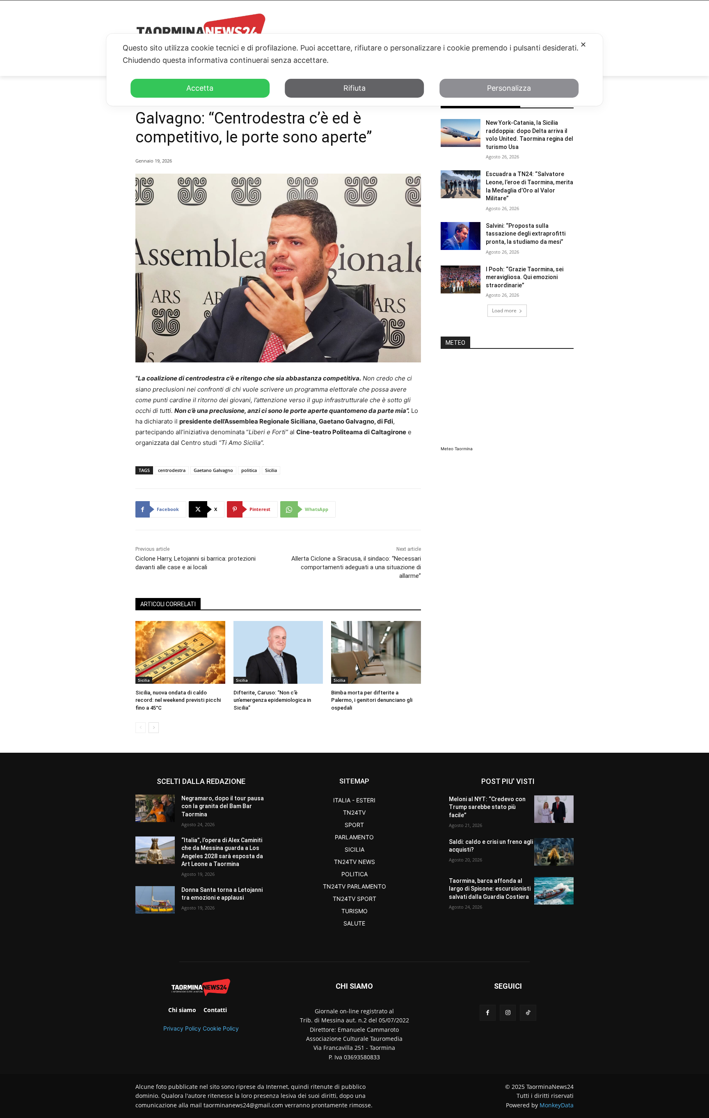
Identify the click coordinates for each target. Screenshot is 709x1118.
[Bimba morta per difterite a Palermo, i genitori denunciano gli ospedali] (376, 652)
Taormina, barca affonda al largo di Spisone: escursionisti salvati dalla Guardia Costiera (490, 888)
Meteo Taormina (457, 448)
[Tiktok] (528, 1013)
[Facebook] (488, 1013)
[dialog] (354, 70)
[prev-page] (140, 727)
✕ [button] (583, 44)
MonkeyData (557, 1105)
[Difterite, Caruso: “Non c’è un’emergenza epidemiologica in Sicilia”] (278, 652)
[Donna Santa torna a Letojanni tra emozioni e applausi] (155, 900)
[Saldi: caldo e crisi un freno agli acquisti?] (554, 852)
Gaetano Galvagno (213, 470)
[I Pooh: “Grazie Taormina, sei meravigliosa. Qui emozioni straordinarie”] (460, 279)
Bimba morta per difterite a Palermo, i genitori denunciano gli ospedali (371, 700)
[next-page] (154, 727)
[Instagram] (508, 1013)
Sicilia (271, 470)
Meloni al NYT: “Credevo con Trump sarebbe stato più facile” (487, 807)
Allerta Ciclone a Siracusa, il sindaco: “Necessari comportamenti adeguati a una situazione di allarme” (356, 567)
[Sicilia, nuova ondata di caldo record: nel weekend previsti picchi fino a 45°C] (180, 652)
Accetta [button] (199, 88)
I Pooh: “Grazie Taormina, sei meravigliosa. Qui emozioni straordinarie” (524, 277)
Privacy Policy (182, 1028)
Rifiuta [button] (354, 88)
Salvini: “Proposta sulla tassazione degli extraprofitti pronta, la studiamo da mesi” (525, 233)
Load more (504, 310)
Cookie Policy (221, 1028)
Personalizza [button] (509, 88)
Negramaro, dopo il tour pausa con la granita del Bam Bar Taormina (222, 806)
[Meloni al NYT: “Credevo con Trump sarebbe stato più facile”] (554, 809)
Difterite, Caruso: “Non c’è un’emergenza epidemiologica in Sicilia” (272, 700)
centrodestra (171, 470)
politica (249, 470)
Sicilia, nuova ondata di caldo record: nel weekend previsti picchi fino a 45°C (178, 700)
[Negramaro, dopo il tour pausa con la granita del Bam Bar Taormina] (155, 808)
